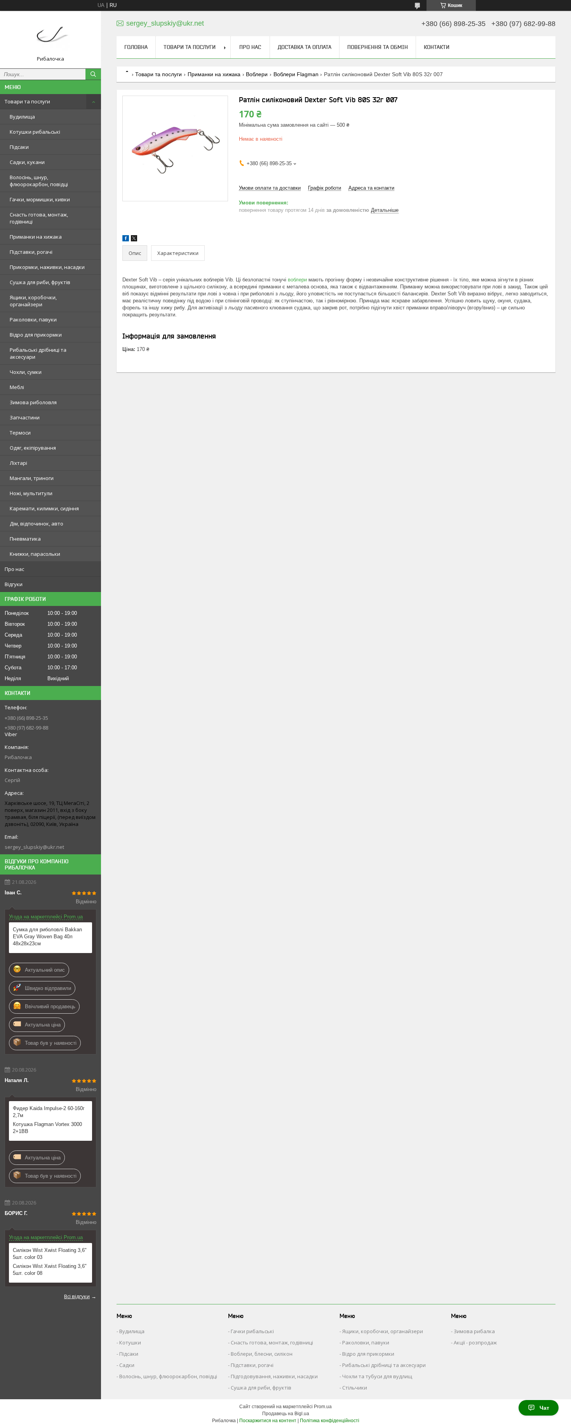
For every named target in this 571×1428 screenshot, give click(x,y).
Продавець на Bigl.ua (285, 1413)
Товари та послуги (27, 101)
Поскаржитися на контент (267, 1420)
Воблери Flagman (296, 74)
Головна (136, 47)
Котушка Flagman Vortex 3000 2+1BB (47, 1127)
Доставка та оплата (304, 47)
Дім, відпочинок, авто (36, 523)
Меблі (17, 387)
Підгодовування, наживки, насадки (274, 1376)
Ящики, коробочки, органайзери (33, 301)
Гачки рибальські (252, 1331)
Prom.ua (323, 1406)
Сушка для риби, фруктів (40, 282)
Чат (544, 1408)
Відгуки (14, 584)
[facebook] (125, 240)
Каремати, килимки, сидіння (44, 508)
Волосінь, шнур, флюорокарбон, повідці (39, 181)
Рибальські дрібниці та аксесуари (38, 353)
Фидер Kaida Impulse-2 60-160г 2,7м (49, 1111)
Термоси (20, 432)
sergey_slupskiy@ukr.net (34, 846)
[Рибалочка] (50, 36)
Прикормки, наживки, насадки (47, 267)
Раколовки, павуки (33, 319)
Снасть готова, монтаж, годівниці (39, 218)
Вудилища (22, 116)
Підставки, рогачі (31, 251)
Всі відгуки (77, 1296)
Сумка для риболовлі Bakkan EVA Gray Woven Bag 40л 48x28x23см (47, 936)
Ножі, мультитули (31, 493)
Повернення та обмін (377, 47)
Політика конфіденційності (329, 1420)
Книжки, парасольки (35, 553)
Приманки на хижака (36, 236)
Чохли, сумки (26, 371)
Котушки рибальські (35, 131)
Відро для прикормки (36, 334)
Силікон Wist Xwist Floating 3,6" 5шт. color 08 (50, 1269)
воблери (297, 280)
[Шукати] (93, 74)
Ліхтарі (18, 462)
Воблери (257, 74)
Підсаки (19, 146)
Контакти (436, 47)
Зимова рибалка (474, 1331)
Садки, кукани (27, 162)
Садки (126, 1365)
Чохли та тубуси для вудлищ (377, 1376)
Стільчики (354, 1387)
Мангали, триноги (32, 478)
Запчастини (25, 417)
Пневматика (25, 538)
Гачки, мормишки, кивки (40, 199)
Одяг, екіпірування (33, 447)
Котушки (130, 1342)
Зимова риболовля (33, 402)
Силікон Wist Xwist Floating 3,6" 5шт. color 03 (50, 1253)
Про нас (14, 569)
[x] (134, 240)
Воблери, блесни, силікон (261, 1353)
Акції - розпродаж (475, 1342)
